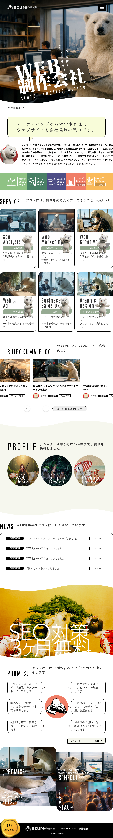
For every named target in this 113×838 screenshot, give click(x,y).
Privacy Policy (68, 828)
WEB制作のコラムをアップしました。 (46, 548)
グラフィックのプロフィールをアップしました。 (52, 538)
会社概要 (83, 828)
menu (102, 7)
